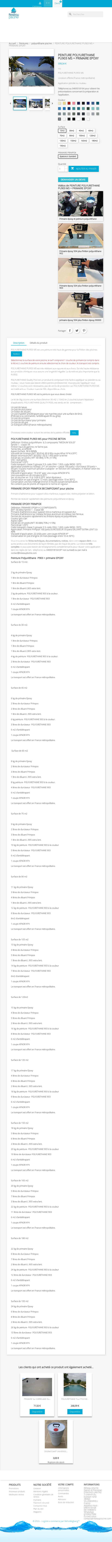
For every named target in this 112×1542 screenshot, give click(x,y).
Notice (16, 353)
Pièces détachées (87, 22)
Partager (70, 330)
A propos (37, 1499)
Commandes (63, 1493)
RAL (74, 432)
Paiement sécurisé (41, 1502)
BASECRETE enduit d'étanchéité (69, 32)
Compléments (44, 22)
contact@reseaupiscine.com (97, 1518)
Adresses (62, 1499)
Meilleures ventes (16, 1494)
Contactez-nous (40, 1505)
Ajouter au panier (83, 168)
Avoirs (60, 1496)
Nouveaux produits (17, 1491)
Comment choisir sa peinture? (29, 32)
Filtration (42, 12)
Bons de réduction (66, 1502)
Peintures (53, 17)
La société (26, 12)
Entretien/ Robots (22, 22)
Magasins (37, 1511)
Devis (57, 3)
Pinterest (84, 330)
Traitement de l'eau (32, 17)
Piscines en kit (65, 22)
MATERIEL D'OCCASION (23, 36)
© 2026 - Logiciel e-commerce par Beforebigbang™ (56, 1521)
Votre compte (66, 1484)
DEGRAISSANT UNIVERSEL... (56, 1451)
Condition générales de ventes (43, 1495)
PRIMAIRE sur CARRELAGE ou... (37, 1399)
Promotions (18, 27)
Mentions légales (40, 1491)
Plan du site (38, 1508)
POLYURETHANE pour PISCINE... (75, 1399)
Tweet (77, 330)
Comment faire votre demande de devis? (54, 27)
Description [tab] (18, 342)
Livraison (37, 1488)
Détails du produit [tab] (38, 342)
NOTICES (95, 32)
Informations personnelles (63, 1489)
